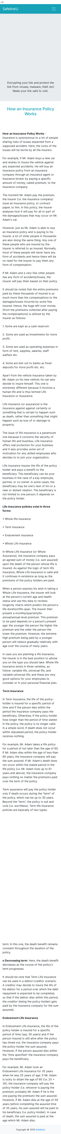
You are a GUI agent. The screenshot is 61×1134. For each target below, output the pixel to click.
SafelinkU (10, 9)
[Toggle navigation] (53, 9)
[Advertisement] (30, 48)
